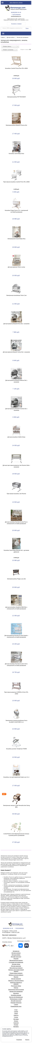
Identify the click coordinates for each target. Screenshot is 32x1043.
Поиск (27, 28)
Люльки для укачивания (16, 991)
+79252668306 (16, 14)
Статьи (16, 1017)
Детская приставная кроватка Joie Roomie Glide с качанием (16, 466)
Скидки (16, 1011)
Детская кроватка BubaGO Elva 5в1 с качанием (16, 323)
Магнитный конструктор (16, 960)
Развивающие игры (16, 1006)
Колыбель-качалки (16, 995)
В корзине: (16, 23)
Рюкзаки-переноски (16, 1002)
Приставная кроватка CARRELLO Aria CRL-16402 (16, 693)
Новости (16, 1015)
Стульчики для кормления (16, 962)
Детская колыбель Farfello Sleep (16, 437)
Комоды (16, 987)
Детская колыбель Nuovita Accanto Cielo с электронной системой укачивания (16, 664)
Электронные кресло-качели (16, 989)
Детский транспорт (16, 956)
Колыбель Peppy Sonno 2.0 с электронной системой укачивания (16, 211)
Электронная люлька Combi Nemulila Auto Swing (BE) (16, 806)
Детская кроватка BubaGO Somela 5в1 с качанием (16, 409)
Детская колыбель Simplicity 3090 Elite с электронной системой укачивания (16, 608)
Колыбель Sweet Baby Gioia (16, 153)
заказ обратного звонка (16, 2)
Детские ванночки (16, 966)
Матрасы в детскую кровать (16, 980)
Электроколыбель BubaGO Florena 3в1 (16, 125)
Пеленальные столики (16, 999)
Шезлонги (16, 993)
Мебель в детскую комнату (16, 975)
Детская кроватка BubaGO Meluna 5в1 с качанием (16, 381)
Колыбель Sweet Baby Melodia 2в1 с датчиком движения (16, 551)
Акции (16, 1013)
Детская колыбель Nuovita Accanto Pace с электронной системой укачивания (16, 522)
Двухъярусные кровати (16, 968)
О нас (16, 1009)
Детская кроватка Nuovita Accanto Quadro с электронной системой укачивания (16, 636)
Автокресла (16, 951)
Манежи (16, 977)
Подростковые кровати (16, 973)
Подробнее (19, 1039)
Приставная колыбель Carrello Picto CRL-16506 (16, 182)
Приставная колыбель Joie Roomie (16, 493)
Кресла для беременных (16, 997)
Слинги (16, 1004)
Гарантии (16, 1022)
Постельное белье (16, 986)
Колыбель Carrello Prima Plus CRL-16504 (16, 68)
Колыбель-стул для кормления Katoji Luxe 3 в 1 (16, 777)
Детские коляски (16, 953)
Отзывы (16, 1024)
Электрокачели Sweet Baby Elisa (16, 238)
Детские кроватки (16, 978)
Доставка (16, 1019)
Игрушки (16, 958)
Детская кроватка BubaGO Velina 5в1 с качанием (16, 352)
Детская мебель (11, 37)
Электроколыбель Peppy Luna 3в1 (16, 578)
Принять (27, 1039)
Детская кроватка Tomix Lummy (16, 267)
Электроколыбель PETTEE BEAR (16, 97)
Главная (3, 37)
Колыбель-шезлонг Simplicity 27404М (16, 748)
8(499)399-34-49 (16, 12)
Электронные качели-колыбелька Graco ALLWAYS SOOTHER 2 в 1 (16, 721)
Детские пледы (16, 964)
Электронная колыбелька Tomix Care (16, 295)
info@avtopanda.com (16, 16)
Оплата (16, 1021)
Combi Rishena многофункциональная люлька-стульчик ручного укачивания (16, 834)
